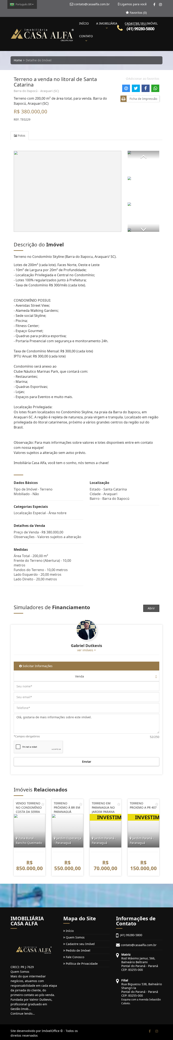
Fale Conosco (74, 957)
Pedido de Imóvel (77, 950)
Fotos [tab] (21, 135)
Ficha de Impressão (142, 99)
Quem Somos (75, 937)
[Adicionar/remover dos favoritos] (42, 804)
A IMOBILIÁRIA (106, 23)
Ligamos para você (133, 4)
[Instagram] (160, 4)
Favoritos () (138, 13)
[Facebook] (154, 4)
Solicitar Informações (37, 666)
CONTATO (86, 36)
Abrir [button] (151, 608)
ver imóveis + (86, 650)
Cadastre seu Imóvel (80, 944)
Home (18, 60)
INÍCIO (84, 23)
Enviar (86, 762)
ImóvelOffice (50, 1031)
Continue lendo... (23, 1013)
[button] (143, 155)
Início (69, 931)
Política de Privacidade (81, 964)
